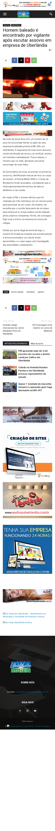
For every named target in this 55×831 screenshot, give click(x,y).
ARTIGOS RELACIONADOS (16, 343)
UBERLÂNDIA (16, 25)
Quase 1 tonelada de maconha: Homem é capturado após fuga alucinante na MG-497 (35, 387)
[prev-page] (4, 397)
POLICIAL (13, 21)
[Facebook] (14, 60)
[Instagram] (27, 711)
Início (5, 21)
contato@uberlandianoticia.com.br (31, 691)
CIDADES (7, 358)
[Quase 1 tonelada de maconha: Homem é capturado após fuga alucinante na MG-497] (10, 387)
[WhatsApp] (34, 60)
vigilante (41, 292)
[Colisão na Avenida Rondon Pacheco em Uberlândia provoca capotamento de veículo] (10, 370)
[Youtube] (35, 711)
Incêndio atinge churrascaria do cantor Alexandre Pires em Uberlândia (13, 329)
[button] (4, 14)
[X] (21, 60)
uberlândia (31, 292)
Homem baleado (17, 292)
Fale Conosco (27, 721)
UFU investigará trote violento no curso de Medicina (42, 328)
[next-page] (9, 397)
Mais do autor (37, 343)
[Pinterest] (27, 60)
